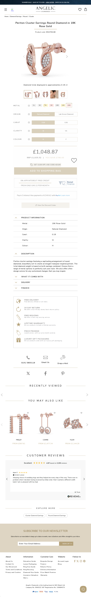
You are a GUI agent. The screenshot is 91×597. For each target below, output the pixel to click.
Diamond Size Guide (31, 572)
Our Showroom (11, 567)
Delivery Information (48, 570)
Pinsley (19, 440)
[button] (7, 479)
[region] (45, 479)
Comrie (45, 440)
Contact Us (10, 564)
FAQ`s (25, 578)
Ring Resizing (28, 570)
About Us (9, 561)
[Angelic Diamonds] (46, 9)
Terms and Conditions (14, 570)
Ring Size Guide (29, 567)
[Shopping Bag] (85, 9)
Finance (43, 564)
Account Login (63, 561)
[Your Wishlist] (79, 9)
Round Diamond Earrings (57, 515)
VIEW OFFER (50, 2)
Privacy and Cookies (13, 572)
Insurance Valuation (30, 575)
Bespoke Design (47, 561)
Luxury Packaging (30, 564)
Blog (60, 564)
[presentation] (24, 57)
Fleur (72, 440)
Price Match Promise (48, 572)
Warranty (44, 575)
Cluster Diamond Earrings (34, 515)
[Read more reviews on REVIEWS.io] (74, 496)
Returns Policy (46, 567)
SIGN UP (67, 544)
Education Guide (29, 561)
